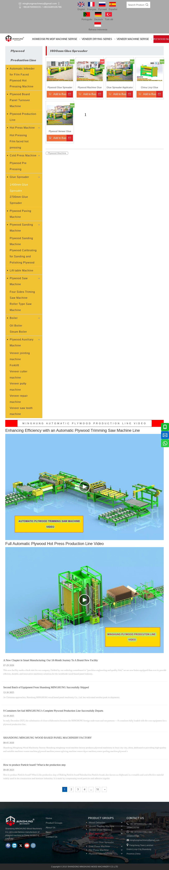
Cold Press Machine (23, 155)
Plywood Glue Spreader (60, 87)
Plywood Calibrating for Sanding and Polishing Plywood (23, 256)
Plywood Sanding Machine (21, 227)
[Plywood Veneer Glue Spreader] (60, 115)
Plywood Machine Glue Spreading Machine (90, 87)
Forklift (14, 365)
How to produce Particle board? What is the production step (34, 764)
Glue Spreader (19, 177)
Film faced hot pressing (19, 144)
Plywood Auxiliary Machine (22, 342)
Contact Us (51, 836)
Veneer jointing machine (20, 356)
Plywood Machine (57, 153)
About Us (50, 827)
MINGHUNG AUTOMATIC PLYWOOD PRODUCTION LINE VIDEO (84, 423)
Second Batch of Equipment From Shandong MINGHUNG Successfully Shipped (46, 687)
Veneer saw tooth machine (21, 411)
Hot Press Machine (22, 127)
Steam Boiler (18, 331)
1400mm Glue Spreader (19, 187)
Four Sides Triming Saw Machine (22, 294)
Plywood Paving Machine (20, 214)
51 (97, 789)
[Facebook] (8, 845)
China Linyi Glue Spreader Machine (149, 87)
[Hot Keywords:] (147, 5)
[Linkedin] (14, 845)
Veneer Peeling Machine (101, 826)
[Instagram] (33, 845)
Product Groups (54, 823)
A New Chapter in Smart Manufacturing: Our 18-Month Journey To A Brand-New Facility (50, 660)
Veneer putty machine (18, 386)
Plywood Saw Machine (19, 281)
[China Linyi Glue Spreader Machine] (149, 71)
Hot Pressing (18, 135)
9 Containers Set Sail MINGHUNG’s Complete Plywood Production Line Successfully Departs (53, 710)
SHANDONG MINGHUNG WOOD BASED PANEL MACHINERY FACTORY (47, 737)
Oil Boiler (16, 325)
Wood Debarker (97, 822)
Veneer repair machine (19, 398)
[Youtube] (27, 845)
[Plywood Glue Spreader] (60, 71)
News (48, 832)
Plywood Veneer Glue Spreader (60, 131)
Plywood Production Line (23, 117)
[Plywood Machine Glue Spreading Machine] (90, 71)
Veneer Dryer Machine (100, 829)
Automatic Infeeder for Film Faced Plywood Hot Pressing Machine (22, 77)
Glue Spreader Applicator (120, 87)
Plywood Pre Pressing (18, 166)
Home (49, 818)
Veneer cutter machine (18, 374)
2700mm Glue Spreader (19, 199)
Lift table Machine (21, 270)
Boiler (14, 318)
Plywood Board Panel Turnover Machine (20, 100)
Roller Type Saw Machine (21, 307)
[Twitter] (20, 845)
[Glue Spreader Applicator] (120, 71)
